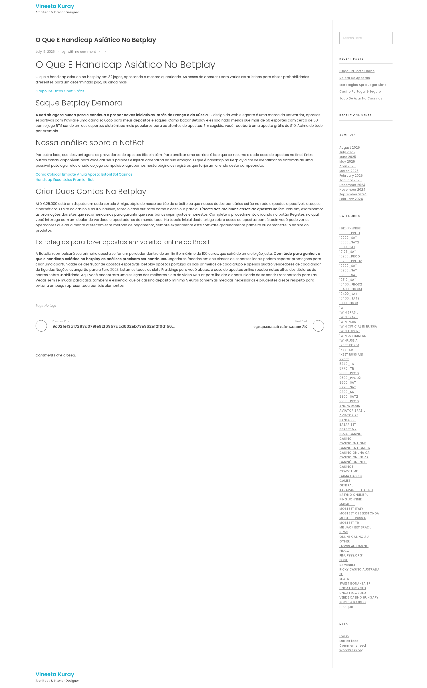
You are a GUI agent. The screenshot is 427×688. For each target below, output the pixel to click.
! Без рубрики (350, 228)
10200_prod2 (350, 261)
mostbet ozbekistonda (359, 513)
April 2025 (347, 166)
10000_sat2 (349, 242)
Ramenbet (347, 565)
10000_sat (348, 237)
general (346, 485)
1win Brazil (348, 317)
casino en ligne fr (354, 448)
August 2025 (349, 147)
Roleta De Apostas (354, 78)
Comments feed (352, 645)
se (341, 574)
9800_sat (347, 392)
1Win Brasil (348, 312)
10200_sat (348, 265)
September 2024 (353, 194)
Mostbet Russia (352, 518)
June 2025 (347, 157)
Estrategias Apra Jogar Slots (362, 85)
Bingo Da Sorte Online (357, 71)
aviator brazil (352, 410)
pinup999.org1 (351, 555)
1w (341, 308)
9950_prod (349, 401)
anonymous (349, 406)
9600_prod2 (350, 378)
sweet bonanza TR (355, 583)
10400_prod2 (350, 284)
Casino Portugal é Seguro (360, 91)
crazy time (348, 471)
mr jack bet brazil (355, 527)
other (344, 541)
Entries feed (349, 641)
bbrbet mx (348, 429)
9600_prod (349, 373)
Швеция (346, 607)
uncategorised (352, 588)
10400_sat (348, 293)
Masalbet (347, 504)
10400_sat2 (349, 298)
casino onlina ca (354, 452)
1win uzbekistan (352, 336)
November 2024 (352, 189)
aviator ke (348, 415)
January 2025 (350, 180)
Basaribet (347, 424)
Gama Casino (350, 476)
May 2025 (347, 161)
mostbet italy (351, 508)
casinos (346, 466)
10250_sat (348, 270)
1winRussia (348, 340)
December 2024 (352, 185)
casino (345, 438)
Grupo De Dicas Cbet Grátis (60, 91)
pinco (344, 550)
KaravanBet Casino (356, 490)
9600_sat (347, 382)
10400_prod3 (350, 289)
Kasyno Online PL (353, 494)
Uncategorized (352, 593)
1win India (347, 322)
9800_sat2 (348, 396)
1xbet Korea (349, 345)
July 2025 (347, 152)
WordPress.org (351, 650)
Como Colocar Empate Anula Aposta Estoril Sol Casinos (84, 174)
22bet (344, 359)
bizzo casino (350, 434)
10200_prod (349, 256)
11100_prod (348, 303)
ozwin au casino (354, 546)
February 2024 (351, 199)
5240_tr (346, 364)
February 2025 (351, 175)
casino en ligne (352, 443)
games (344, 480)
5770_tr (346, 368)
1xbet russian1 (351, 354)
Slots (344, 579)
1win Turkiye (349, 331)
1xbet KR (346, 350)
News (343, 532)
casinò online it (353, 462)
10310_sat (347, 279)
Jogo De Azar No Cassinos (360, 98)
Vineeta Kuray (55, 6)
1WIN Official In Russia (358, 326)
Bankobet (347, 420)
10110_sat (347, 247)
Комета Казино (352, 602)
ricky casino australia (359, 569)
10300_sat (348, 275)
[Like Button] (110, 52)
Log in (344, 636)
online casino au (354, 536)
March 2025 (349, 171)
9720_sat (347, 387)
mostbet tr (349, 522)
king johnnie (350, 499)
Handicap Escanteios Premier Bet (65, 179)
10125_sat (347, 251)
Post (343, 560)
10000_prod (349, 233)
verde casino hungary (358, 597)
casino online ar (354, 457)
